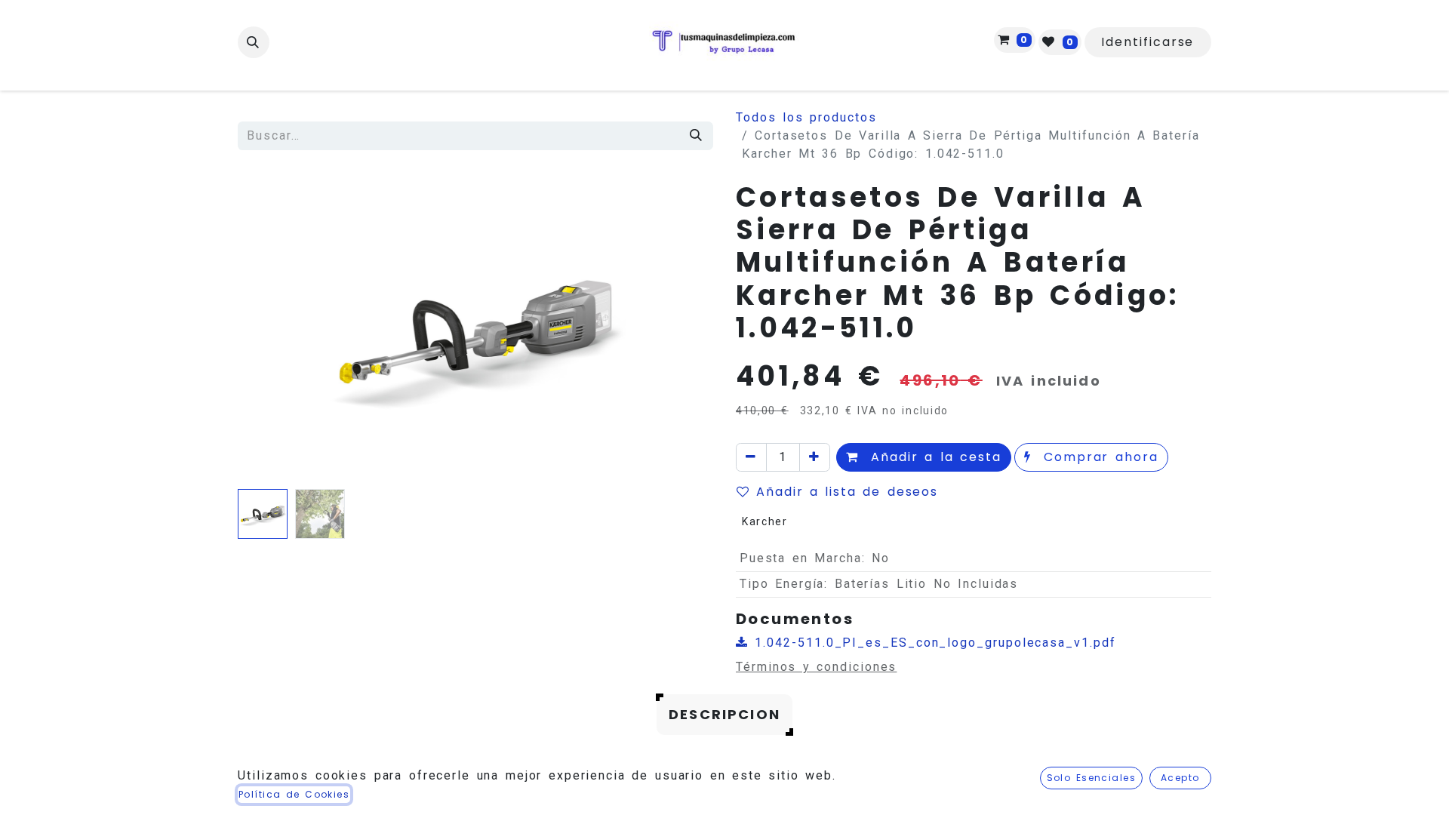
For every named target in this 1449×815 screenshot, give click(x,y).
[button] (253, 42)
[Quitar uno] (751, 457)
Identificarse (1147, 42)
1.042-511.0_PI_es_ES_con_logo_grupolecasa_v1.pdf (932, 642)
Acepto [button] (1180, 777)
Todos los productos (806, 117)
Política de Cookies (293, 794)
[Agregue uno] (814, 457)
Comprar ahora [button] (1098, 457)
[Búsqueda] (696, 135)
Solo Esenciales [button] (1092, 777)
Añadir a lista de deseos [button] (847, 491)
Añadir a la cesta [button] (933, 457)
